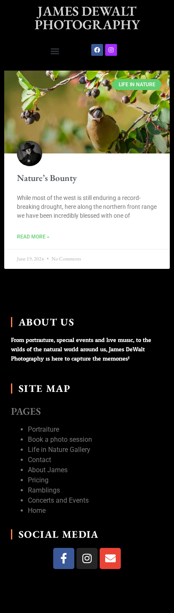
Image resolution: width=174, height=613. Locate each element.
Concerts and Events (58, 500)
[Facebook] (97, 50)
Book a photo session (60, 439)
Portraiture (43, 429)
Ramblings (44, 490)
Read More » (33, 237)
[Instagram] (111, 50)
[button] (55, 51)
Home (37, 510)
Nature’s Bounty (47, 177)
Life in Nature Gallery (59, 450)
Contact (39, 460)
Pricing (38, 480)
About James (48, 470)
